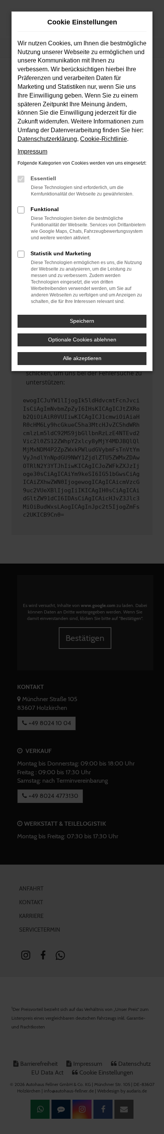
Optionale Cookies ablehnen (82, 339)
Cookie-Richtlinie (103, 139)
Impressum (32, 151)
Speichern (82, 321)
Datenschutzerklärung (47, 139)
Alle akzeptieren (82, 358)
